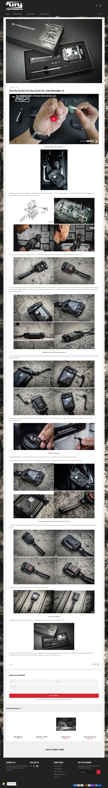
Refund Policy (58, 769)
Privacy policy (58, 766)
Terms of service (58, 771)
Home (7, 14)
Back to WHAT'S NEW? (55, 749)
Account (100, 14)
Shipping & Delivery (59, 774)
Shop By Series (17, 14)
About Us (56, 777)
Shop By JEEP (31, 14)
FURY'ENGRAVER (44, 14)
